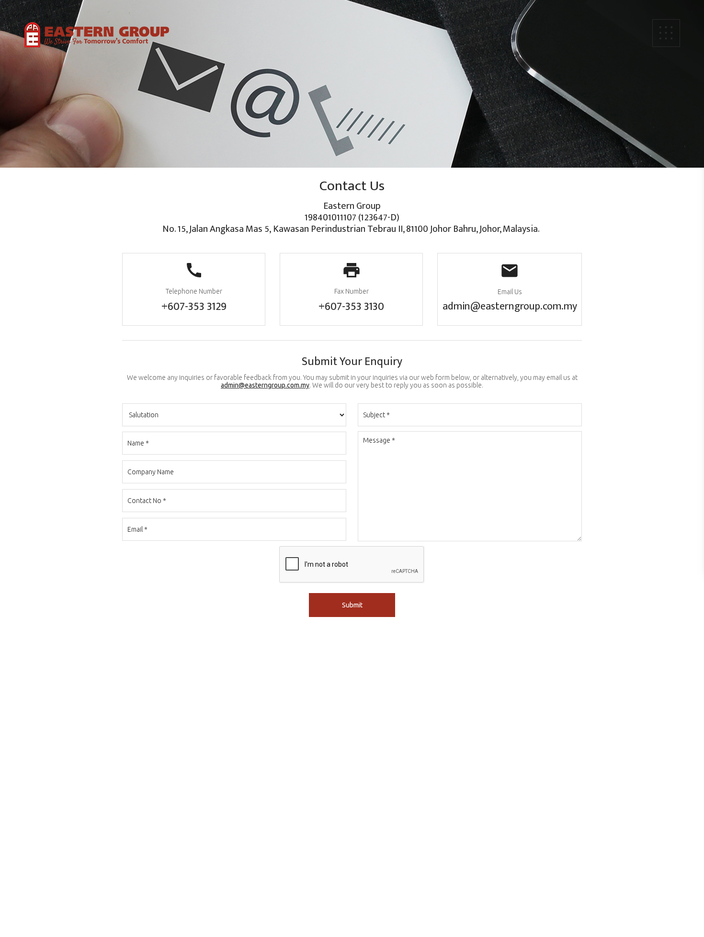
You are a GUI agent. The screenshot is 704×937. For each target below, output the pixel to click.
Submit (352, 605)
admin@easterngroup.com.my (510, 306)
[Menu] (666, 33)
